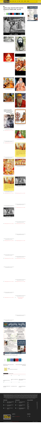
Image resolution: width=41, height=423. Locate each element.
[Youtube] (37, 4)
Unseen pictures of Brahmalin (14, 355)
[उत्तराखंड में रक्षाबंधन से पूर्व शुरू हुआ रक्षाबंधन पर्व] (5, 409)
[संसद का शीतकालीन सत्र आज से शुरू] (14, 384)
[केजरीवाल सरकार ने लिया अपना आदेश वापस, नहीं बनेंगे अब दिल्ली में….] (17, 409)
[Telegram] (21, 14)
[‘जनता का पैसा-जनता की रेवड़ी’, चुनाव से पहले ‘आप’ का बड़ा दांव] (22, 384)
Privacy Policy (36, 421)
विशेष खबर (28, 1)
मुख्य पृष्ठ (10, 1)
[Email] (17, 14)
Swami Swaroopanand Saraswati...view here (8, 355)
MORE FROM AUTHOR (11, 373)
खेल (17, 1)
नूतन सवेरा (9, 368)
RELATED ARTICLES (6, 373)
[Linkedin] (15, 14)
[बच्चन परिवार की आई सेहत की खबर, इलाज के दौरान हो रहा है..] (17, 406)
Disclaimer (34, 421)
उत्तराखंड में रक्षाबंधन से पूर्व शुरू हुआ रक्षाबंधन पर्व (10, 408)
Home (4, 5)
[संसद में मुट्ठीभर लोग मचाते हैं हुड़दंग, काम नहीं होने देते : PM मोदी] (6, 384)
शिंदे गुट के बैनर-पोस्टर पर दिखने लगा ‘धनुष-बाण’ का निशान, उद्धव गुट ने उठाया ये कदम (8, 365)
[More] (23, 360)
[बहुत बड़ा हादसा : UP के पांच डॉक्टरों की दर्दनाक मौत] (14, 377)
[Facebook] (36, 4)
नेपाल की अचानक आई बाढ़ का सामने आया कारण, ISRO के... (10, 405)
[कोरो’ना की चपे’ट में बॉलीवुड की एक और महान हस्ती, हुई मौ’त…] (17, 402)
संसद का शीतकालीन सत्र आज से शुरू (14, 386)
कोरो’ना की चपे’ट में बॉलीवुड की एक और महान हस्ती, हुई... (22, 402)
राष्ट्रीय (15, 1)
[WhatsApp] (7, 14)
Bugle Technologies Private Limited (15, 421)
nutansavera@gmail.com (17, 416)
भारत (5, 5)
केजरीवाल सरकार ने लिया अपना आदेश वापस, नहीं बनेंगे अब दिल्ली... (22, 408)
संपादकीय (25, 1)
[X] (11, 14)
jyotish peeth (17, 354)
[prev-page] (3, 388)
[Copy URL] (23, 14)
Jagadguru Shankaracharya (12, 354)
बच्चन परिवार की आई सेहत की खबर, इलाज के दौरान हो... (22, 405)
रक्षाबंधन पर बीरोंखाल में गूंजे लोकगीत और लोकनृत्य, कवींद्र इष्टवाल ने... (10, 402)
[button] (37, 1)
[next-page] (4, 388)
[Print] (19, 14)
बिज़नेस (19, 1)
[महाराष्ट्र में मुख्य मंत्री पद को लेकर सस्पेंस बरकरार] (6, 377)
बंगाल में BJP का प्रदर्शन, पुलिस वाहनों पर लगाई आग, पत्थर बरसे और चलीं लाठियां (21, 365)
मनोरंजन (22, 1)
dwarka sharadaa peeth (7, 354)
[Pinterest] (13, 14)
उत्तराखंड (13, 1)
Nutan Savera (20, 354)
